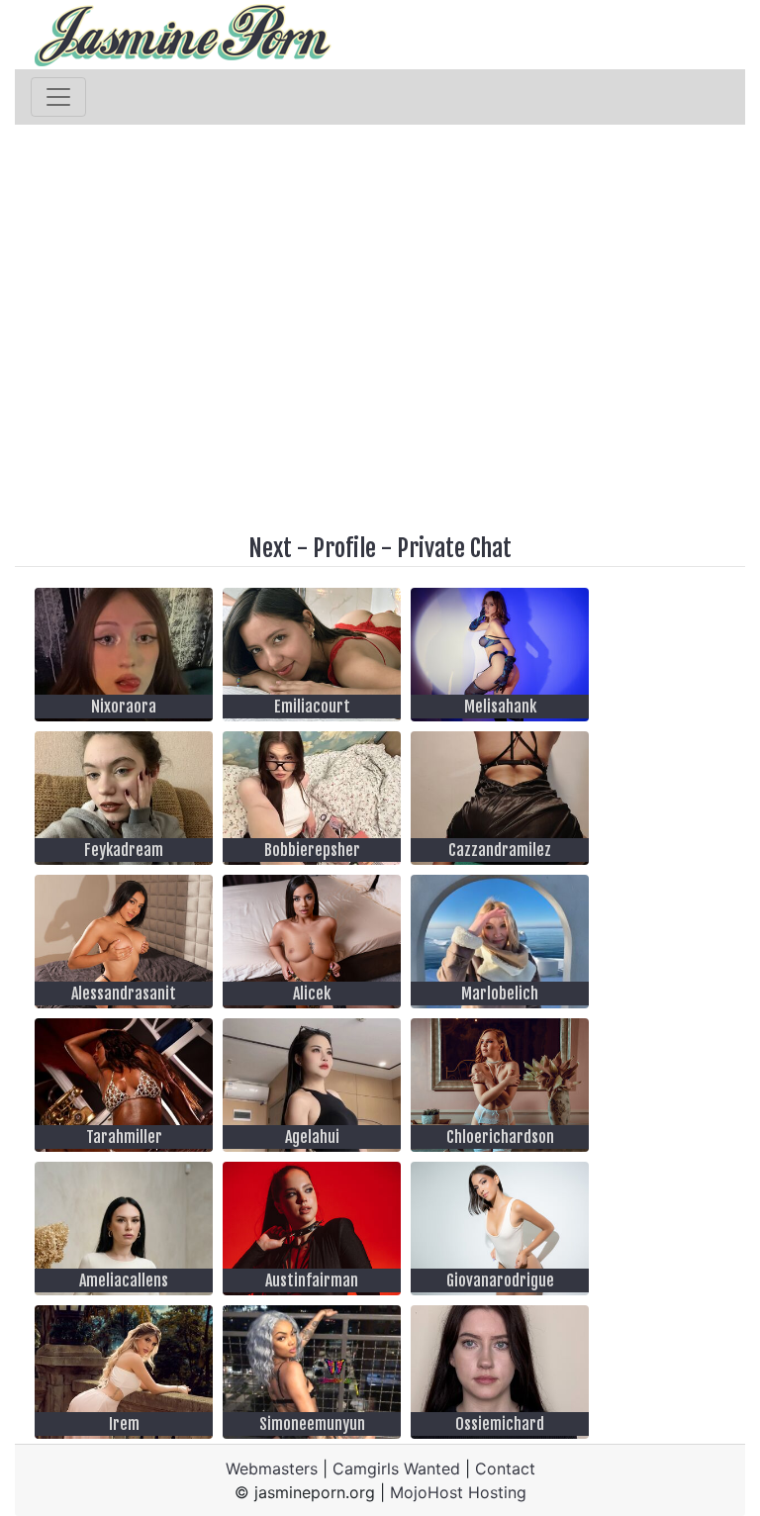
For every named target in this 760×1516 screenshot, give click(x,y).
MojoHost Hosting (458, 1492)
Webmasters (272, 1468)
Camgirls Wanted (396, 1468)
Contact (505, 1468)
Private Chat (454, 548)
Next (270, 548)
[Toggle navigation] (58, 97)
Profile (344, 548)
